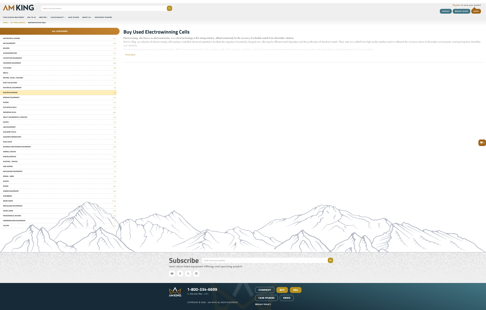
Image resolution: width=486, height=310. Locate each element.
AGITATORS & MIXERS (59, 38)
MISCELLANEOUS (59, 157)
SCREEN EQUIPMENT (59, 191)
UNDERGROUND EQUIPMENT (59, 221)
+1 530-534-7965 (194, 294)
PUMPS (59, 186)
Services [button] (42, 17)
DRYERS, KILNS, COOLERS (59, 78)
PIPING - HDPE (59, 176)
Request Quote (461, 11)
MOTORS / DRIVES (59, 161)
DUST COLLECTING (59, 83)
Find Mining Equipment (13, 17)
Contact (446, 11)
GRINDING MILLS (59, 112)
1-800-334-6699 (202, 289)
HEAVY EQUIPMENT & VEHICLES (59, 117)
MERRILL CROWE (59, 152)
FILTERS (59, 102)
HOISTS (59, 122)
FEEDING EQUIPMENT (59, 97)
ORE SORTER (59, 166)
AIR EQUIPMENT (59, 43)
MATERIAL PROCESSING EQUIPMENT (59, 147)
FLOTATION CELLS (59, 107)
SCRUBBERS (59, 196)
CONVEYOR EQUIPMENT (59, 58)
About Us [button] (86, 17)
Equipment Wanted (103, 17)
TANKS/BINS (59, 211)
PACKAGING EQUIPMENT (59, 171)
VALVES (59, 225)
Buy (282, 290)
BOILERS (59, 48)
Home (5, 23)
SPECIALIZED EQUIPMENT (59, 206)
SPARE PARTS (59, 201)
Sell (295, 290)
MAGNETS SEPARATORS (59, 137)
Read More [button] (131, 55)
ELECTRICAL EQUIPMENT (59, 88)
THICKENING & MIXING (59, 216)
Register (457, 5)
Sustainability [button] (57, 17)
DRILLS (59, 73)
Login (476, 11)
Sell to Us (31, 17)
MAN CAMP (59, 142)
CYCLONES (59, 68)
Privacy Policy (263, 304)
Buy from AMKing (18, 23)
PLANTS (59, 181)
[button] (482, 142)
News (286, 298)
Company (264, 290)
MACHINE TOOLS (59, 132)
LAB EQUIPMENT (59, 127)
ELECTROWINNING (59, 92)
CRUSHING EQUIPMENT (59, 63)
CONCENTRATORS (59, 53)
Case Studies (73, 17)
